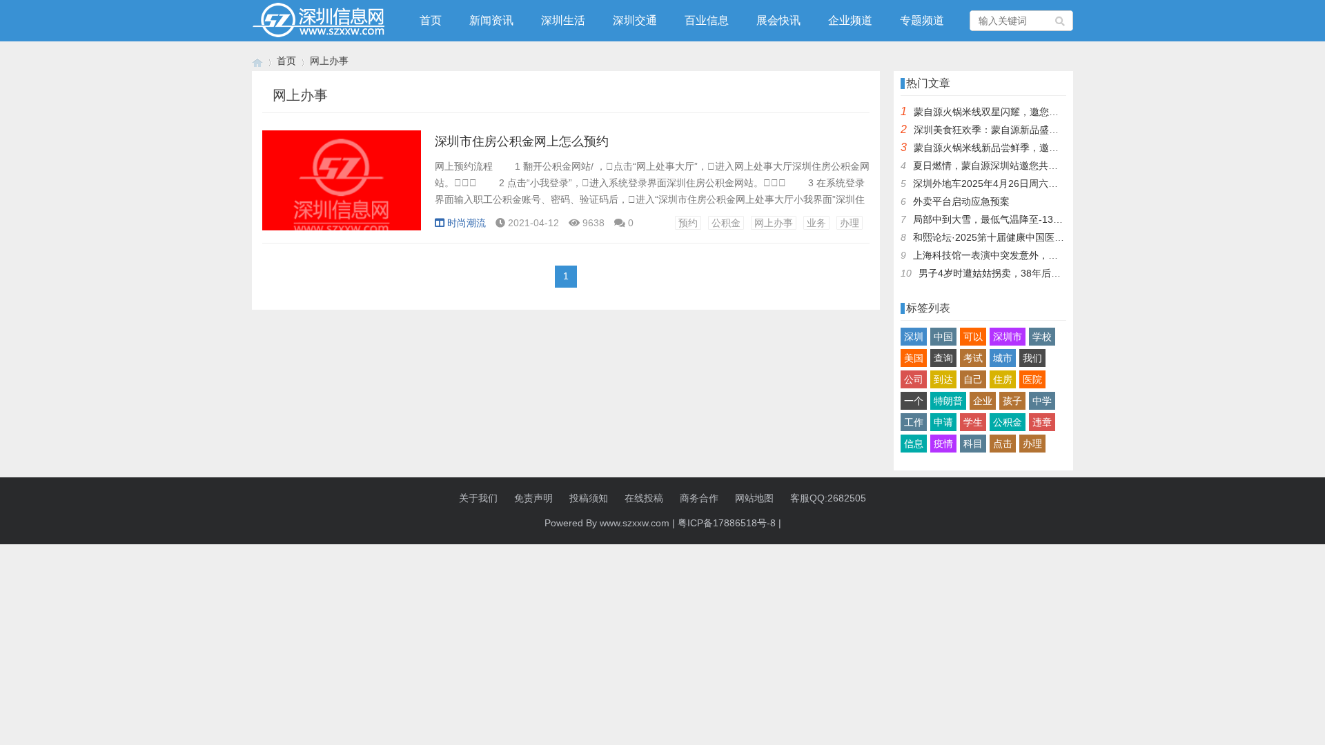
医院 (1032, 379)
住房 (1002, 379)
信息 (913, 443)
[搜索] (1061, 20)
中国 (943, 336)
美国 (913, 358)
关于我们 (478, 498)
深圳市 (1007, 336)
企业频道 (850, 20)
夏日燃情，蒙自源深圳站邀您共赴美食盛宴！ (1009, 165)
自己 (973, 379)
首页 (431, 20)
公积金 (725, 222)
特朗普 (948, 400)
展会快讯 (778, 20)
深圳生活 (563, 20)
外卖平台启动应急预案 (961, 201)
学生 (973, 422)
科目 (973, 443)
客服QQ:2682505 (828, 498)
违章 (1042, 422)
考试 (973, 358)
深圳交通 (635, 20)
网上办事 (773, 222)
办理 (849, 222)
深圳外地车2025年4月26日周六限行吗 (995, 183)
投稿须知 (588, 498)
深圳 (913, 336)
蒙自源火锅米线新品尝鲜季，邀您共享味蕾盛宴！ (1020, 147)
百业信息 (707, 20)
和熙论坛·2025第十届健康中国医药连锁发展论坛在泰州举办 (1041, 237)
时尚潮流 (466, 222)
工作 (913, 422)
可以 (973, 336)
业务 (816, 222)
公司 (913, 379)
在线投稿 (644, 498)
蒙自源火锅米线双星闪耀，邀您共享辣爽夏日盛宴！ (1025, 111)
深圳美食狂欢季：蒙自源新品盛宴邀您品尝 (1005, 129)
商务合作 (699, 498)
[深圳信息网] (257, 61)
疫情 (943, 443)
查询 (943, 358)
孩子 (1012, 400)
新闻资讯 (491, 20)
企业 (982, 400)
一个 (913, 400)
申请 (943, 422)
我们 (1032, 358)
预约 (688, 222)
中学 (1042, 400)
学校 (1042, 336)
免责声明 (533, 498)
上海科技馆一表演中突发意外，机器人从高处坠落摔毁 (1029, 255)
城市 (1002, 358)
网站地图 (754, 498)
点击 (1002, 443)
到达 (943, 379)
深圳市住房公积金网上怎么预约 (522, 141)
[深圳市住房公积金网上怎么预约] (341, 187)
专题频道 (922, 20)
